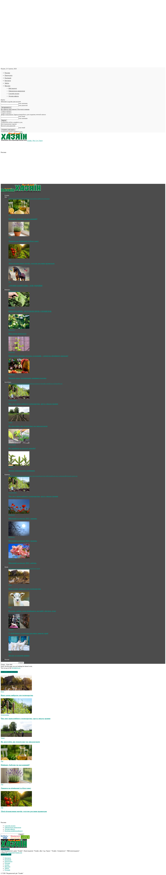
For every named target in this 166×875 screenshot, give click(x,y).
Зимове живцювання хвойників (21, 471)
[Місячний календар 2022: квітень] (18, 557)
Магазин (7, 86)
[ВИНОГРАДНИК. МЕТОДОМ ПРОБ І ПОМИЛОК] (18, 306)
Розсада (51, 383)
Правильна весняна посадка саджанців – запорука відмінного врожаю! (38, 356)
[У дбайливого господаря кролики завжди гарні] (18, 628)
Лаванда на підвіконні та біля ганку (23, 241)
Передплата (8, 75)
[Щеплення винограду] (18, 328)
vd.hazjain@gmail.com (15, 852)
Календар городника (32, 476)
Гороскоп (13, 198)
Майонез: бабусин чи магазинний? (22, 219)
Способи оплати (13, 93)
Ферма (6, 567)
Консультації (30, 198)
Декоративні (23, 383)
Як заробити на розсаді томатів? (22, 448)
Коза (21, 568)
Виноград (7, 289)
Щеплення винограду (17, 334)
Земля (42, 383)
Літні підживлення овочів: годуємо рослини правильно (31, 263)
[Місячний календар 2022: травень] (18, 535)
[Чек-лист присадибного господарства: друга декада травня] (18, 398)
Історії (24, 198)
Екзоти (33, 383)
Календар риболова (45, 476)
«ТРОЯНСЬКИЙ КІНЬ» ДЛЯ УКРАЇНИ (25, 286)
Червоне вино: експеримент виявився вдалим (27, 378)
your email (22, 116)
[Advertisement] (41, 148)
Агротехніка (14, 383)
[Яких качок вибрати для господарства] (18, 583)
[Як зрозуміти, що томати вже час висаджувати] (18, 420)
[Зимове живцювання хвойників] (18, 465)
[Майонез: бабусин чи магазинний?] (18, 213)
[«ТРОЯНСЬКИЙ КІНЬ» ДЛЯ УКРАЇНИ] (18, 280)
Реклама (7, 73)
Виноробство (14, 291)
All (9, 198)
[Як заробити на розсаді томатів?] (18, 443)
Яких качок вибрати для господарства (24, 589)
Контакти (8, 80)
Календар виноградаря (17, 476)
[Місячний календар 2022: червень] (18, 513)
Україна (47, 198)
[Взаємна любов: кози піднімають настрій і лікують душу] (18, 605)
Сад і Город (8, 382)
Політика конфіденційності (13, 831)
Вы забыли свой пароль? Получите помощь (15, 109)
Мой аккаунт (12, 88)
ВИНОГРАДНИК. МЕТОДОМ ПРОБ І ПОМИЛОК (29, 311)
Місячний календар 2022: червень (22, 519)
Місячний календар (71, 476)
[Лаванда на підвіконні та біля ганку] (18, 236)
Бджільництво (15, 568)
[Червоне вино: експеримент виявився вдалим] (18, 373)
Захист (38, 383)
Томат (56, 383)
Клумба (46, 383)
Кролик (29, 568)
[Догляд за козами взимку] (18, 650)
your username (23, 103)
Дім (6, 197)
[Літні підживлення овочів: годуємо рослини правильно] (18, 258)
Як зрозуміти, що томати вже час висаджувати (27, 426)
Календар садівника (58, 476)
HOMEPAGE (16, 668)
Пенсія (37, 198)
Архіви (7, 865)
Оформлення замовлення (16, 91)
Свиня (38, 568)
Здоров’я (19, 198)
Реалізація (8, 78)
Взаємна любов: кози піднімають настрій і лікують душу (32, 611)
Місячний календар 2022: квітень (22, 563)
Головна (7, 195)
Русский (7, 870)
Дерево (29, 383)
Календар (7, 474)
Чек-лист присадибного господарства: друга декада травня (33, 404)
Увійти (7, 83)
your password (23, 105)
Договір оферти (13, 96)
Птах (34, 568)
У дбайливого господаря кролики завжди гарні (28, 633)
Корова (25, 568)
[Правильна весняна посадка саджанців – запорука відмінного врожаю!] (18, 350)
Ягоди (60, 383)
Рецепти (41, 198)
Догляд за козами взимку (19, 656)
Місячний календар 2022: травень (22, 541)
